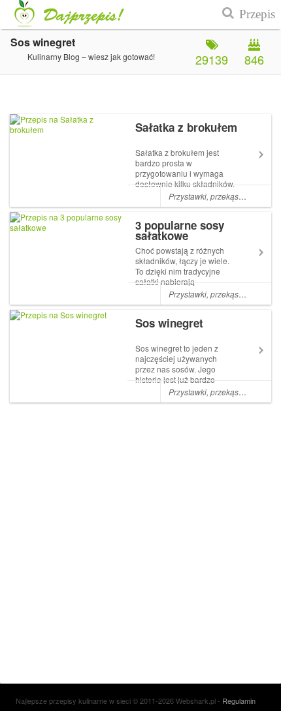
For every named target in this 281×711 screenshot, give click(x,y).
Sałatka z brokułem (186, 127)
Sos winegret (169, 323)
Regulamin (239, 700)
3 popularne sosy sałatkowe (179, 230)
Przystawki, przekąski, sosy (217, 196)
